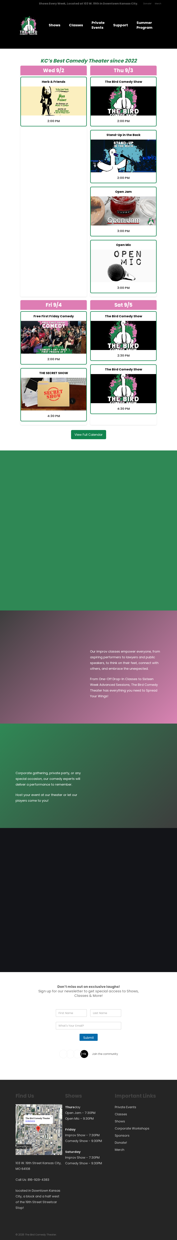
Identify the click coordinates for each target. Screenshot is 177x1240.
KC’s (46, 60)
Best (58, 60)
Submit (88, 1038)
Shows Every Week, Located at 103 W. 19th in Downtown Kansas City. (88, 4)
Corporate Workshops (132, 1128)
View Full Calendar (88, 434)
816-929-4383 (38, 1179)
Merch (119, 1150)
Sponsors (122, 1135)
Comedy (76, 60)
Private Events (125, 1107)
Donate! (121, 1142)
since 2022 (123, 60)
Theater (98, 60)
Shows (120, 1121)
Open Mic (72, 1118)
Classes (121, 1114)
